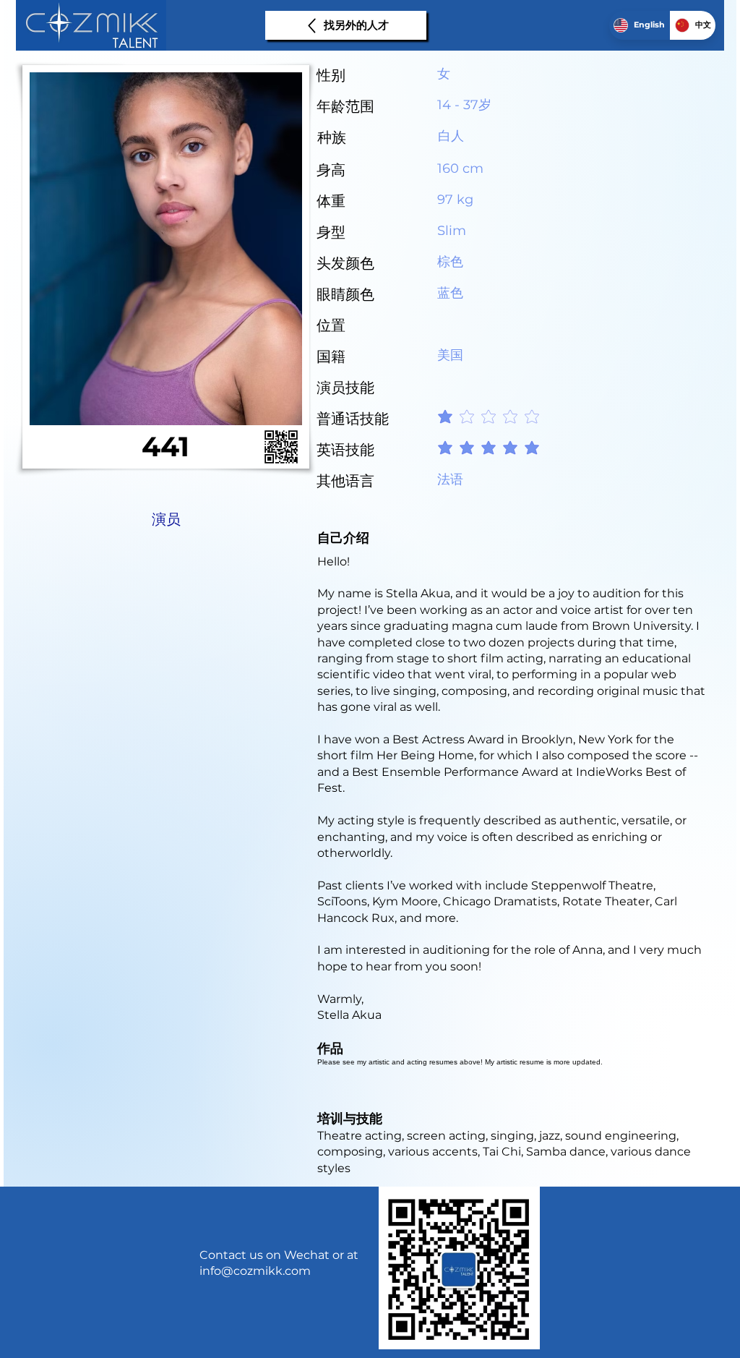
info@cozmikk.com (255, 1271)
